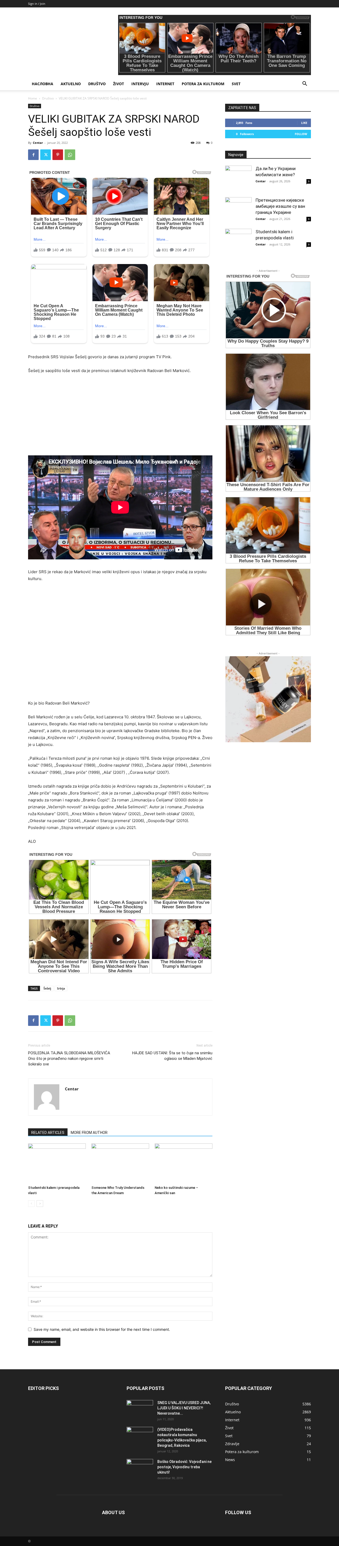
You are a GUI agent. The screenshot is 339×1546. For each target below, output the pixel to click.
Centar (38, 143)
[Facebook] (33, 154)
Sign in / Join (36, 4)
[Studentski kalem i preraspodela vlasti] (57, 1163)
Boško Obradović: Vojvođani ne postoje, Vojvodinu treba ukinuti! (184, 1466)
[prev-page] (31, 1203)
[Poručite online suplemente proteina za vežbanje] (268, 699)
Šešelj (47, 988)
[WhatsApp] (70, 154)
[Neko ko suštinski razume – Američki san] (183, 1163)
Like (304, 123)
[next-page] (40, 1203)
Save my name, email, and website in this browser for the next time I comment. (102, 1329)
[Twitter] (45, 154)
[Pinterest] (57, 154)
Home (32, 98)
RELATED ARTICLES (47, 1132)
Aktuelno (71, 83)
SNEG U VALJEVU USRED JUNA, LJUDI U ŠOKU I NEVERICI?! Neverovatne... (184, 1408)
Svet (236, 83)
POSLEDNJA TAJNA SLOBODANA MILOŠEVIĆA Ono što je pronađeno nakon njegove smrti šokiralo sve (69, 1058)
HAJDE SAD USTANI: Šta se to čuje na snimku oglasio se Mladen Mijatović (172, 1056)
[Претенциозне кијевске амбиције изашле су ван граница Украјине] (238, 210)
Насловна (42, 83)
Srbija (61, 988)
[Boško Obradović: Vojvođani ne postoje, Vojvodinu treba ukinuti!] (140, 1468)
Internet (165, 83)
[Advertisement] (120, 418)
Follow (301, 134)
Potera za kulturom (203, 83)
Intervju (140, 83)
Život (118, 83)
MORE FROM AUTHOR (89, 1132)
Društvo (97, 83)
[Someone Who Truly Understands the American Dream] (120, 1163)
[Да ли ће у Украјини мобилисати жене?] (238, 179)
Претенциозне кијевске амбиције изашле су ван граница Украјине (280, 206)
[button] (304, 84)
